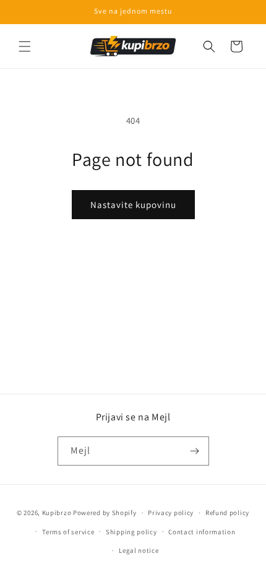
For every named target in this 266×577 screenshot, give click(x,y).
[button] (24, 46)
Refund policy (227, 512)
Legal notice (138, 550)
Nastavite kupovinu (133, 204)
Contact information (201, 531)
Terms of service (68, 531)
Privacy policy (171, 512)
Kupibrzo (57, 512)
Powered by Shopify (105, 512)
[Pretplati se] (194, 451)
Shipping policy (131, 531)
